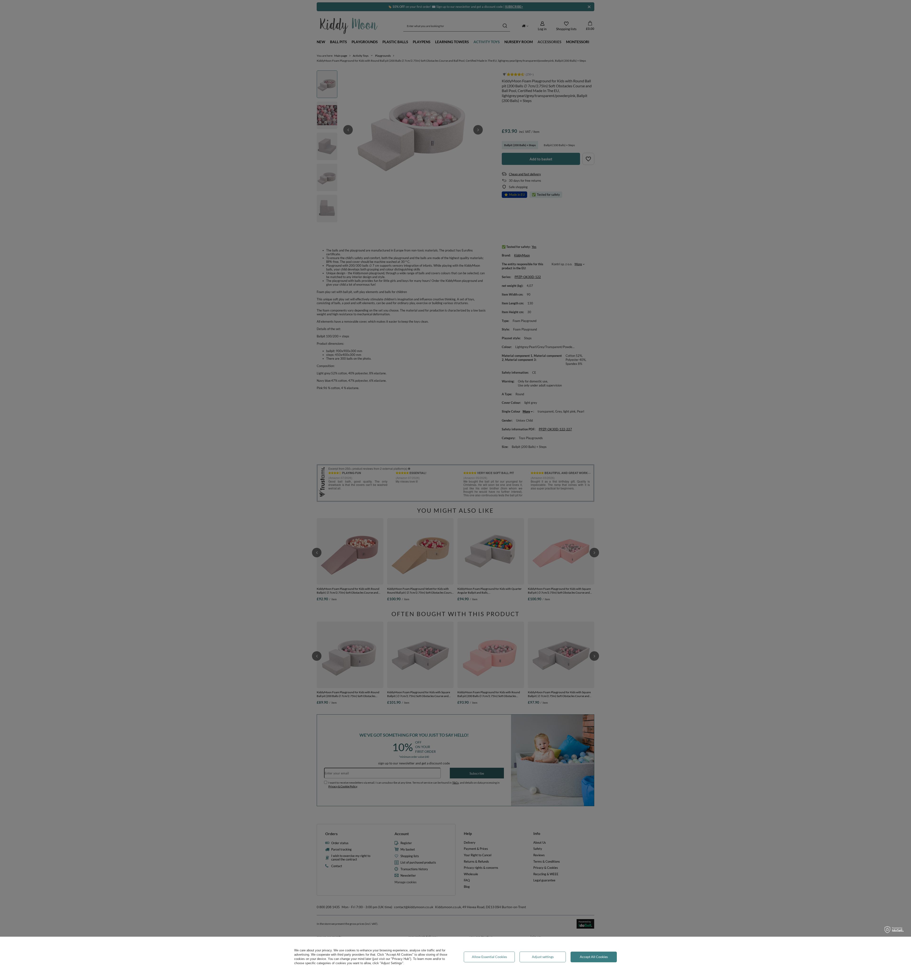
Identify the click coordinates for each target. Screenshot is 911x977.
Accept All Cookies (594, 957)
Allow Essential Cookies (489, 957)
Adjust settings (543, 957)
